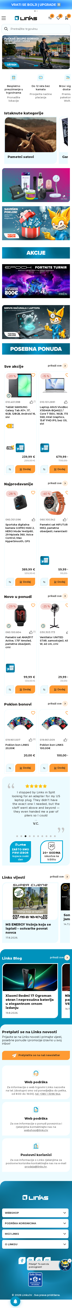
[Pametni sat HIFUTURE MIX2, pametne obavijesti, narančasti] (55, 538)
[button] (17, 836)
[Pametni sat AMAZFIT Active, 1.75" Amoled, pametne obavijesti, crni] (21, 648)
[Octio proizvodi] (36, 185)
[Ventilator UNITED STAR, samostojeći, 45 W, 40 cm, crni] (55, 648)
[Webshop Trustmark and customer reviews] (35, 1279)
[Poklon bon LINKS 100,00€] (55, 741)
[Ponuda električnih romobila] (36, 52)
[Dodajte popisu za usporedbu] (10, 469)
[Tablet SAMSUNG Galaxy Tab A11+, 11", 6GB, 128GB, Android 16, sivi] (21, 423)
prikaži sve (55, 365)
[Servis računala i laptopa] (36, 322)
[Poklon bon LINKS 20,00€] (21, 741)
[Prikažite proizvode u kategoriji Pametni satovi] (30, 140)
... (36, 819)
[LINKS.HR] (15, 1301)
